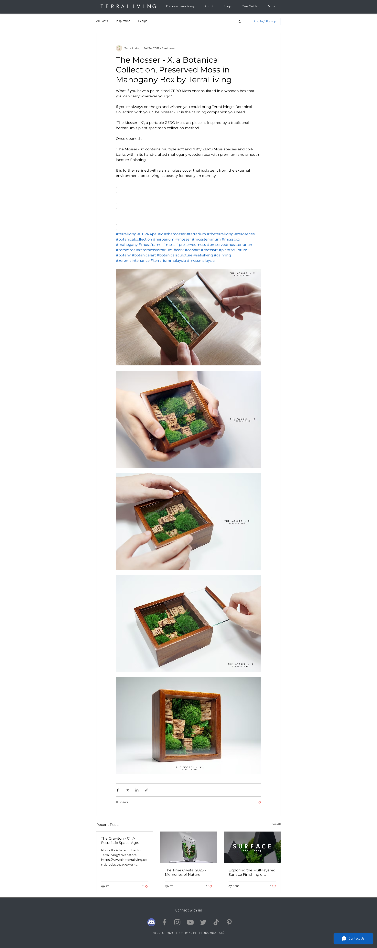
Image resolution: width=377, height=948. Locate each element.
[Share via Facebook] (118, 790)
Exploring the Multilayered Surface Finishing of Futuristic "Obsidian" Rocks (252, 872)
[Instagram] (177, 922)
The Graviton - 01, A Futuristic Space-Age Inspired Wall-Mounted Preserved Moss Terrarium (124, 840)
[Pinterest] (229, 922)
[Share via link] (146, 790)
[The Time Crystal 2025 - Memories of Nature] (188, 847)
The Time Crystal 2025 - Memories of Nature (185, 872)
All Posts (102, 21)
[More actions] (258, 48)
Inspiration (123, 21)
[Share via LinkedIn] (137, 790)
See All (276, 824)
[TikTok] (216, 922)
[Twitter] (203, 922)
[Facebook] (164, 922)
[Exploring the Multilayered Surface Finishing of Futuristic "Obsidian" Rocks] (252, 847)
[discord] (151, 922)
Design (142, 21)
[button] (239, 21)
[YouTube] (190, 922)
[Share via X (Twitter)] (127, 790)
